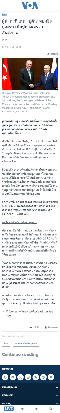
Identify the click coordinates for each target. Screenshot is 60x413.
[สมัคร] (51, 377)
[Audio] (23, 409)
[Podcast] (43, 377)
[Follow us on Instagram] (28, 377)
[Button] (52, 54)
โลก (4, 14)
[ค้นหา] (51, 409)
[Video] (37, 409)
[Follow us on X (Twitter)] (20, 377)
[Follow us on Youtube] (13, 377)
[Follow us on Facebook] (5, 377)
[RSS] (35, 377)
